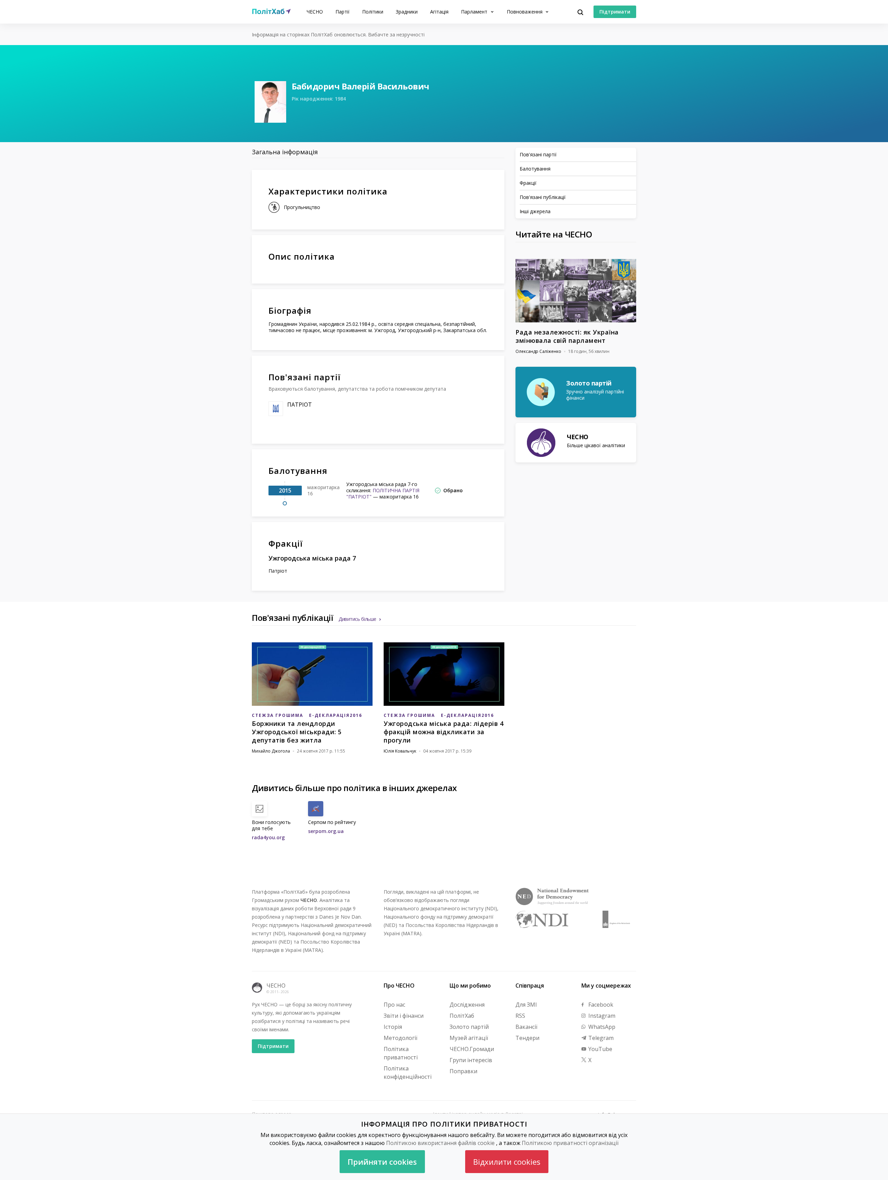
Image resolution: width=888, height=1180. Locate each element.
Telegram (600, 1038)
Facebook (600, 1004)
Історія (393, 1027)
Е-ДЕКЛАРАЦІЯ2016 (335, 715)
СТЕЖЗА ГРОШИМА (277, 715)
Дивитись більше (357, 619)
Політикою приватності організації (570, 1143)
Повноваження (525, 11)
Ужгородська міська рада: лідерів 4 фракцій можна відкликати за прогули (443, 731)
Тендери (527, 1038)
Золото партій (469, 1027)
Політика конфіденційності (408, 1073)
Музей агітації (469, 1038)
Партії (342, 11)
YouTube (599, 1049)
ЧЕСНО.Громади (472, 1049)
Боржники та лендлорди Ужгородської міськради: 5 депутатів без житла (297, 731)
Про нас (394, 1004)
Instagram (601, 1016)
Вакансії (526, 1027)
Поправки (463, 1071)
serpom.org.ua (326, 831)
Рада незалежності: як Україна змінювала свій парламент (567, 336)
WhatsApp (601, 1027)
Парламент (475, 11)
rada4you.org (268, 837)
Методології (400, 1038)
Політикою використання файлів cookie (440, 1143)
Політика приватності (401, 1053)
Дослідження (467, 1004)
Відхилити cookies (506, 1161)
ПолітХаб (462, 1016)
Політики (372, 11)
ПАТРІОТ (299, 404)
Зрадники (407, 11)
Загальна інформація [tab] (285, 152)
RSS (520, 1016)
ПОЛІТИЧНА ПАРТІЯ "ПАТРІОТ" (382, 493)
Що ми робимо (470, 985)
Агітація (439, 11)
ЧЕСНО (315, 11)
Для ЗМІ (526, 1004)
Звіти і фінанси (404, 1016)
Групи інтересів (471, 1060)
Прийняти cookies (382, 1161)
